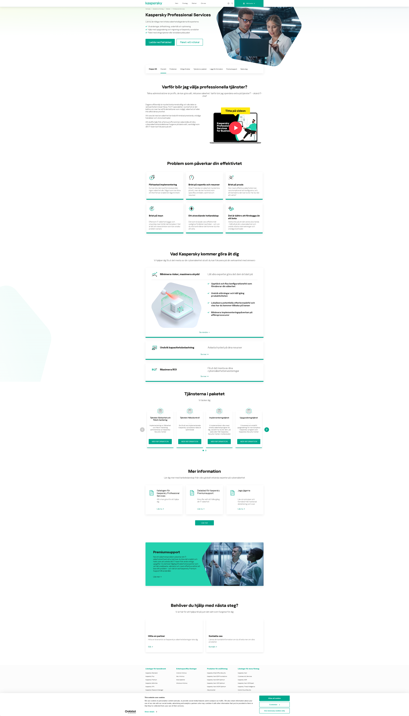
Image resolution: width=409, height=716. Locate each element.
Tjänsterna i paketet (200, 69)
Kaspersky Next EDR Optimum (216, 680)
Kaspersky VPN (149, 686)
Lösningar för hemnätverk (155, 669)
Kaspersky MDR (242, 680)
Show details (149, 712)
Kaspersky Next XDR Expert (246, 683)
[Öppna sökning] (232, 3)
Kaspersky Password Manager (154, 690)
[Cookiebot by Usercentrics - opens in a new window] (130, 711)
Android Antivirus (181, 673)
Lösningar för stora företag (248, 669)
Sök (149, 647)
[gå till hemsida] (153, 3)
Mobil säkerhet (180, 680)
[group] (160, 430)
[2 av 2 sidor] (205, 450)
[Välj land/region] (228, 3)
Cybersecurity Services (245, 676)
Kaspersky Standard (151, 673)
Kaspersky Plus (149, 676)
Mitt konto (249, 3)
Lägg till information (216, 69)
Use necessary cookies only (274, 711)
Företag (185, 3)
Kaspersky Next (242, 673)
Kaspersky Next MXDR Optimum (216, 686)
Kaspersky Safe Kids (151, 683)
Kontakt (212, 647)
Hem (176, 3)
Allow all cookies (274, 698)
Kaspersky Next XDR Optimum (216, 683)
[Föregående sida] (142, 430)
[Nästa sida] (267, 430)
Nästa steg (244, 69)
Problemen (173, 69)
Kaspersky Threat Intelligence (246, 686)
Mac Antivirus (180, 676)
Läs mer (156, 577)
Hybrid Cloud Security (244, 690)
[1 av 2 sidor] (203, 450)
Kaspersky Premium (151, 680)
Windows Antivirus (181, 683)
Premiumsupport (231, 69)
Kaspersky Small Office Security (216, 673)
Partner (194, 3)
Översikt (163, 69)
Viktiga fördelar (185, 69)
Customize (273, 704)
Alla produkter (211, 690)
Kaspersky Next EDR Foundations (217, 676)
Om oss (203, 3)
